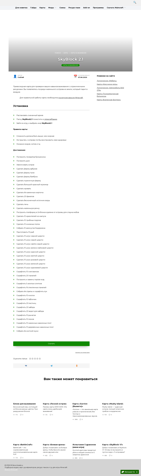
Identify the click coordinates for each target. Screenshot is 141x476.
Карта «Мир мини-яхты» (107, 84)
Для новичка (21, 8)
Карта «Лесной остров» (55, 404)
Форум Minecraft (11, 470)
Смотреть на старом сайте (82, 352)
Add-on (86, 8)
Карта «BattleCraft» (23, 445)
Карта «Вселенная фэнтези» (109, 100)
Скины (62, 8)
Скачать (51, 344)
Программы (98, 8)
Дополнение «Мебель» (107, 81)
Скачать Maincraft (115, 8)
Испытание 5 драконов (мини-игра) (84, 446)
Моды (51, 8)
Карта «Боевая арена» (54, 445)
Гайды (33, 8)
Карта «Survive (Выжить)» (80, 405)
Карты (42, 8)
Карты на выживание (70, 65)
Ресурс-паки (74, 8)
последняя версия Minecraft (70, 98)
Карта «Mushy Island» (112, 404)
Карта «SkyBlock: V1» (112, 445)
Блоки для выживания (24, 404)
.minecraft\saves (50, 119)
